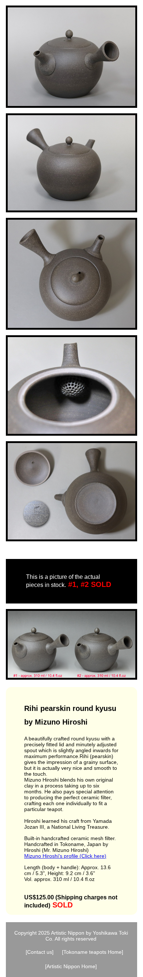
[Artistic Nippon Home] (71, 966)
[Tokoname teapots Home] (92, 952)
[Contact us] (40, 952)
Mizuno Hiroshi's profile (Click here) (65, 856)
